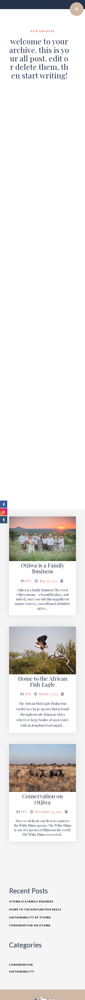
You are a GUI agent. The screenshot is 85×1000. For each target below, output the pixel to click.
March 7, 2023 (48, 694)
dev (28, 581)
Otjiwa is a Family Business (42, 568)
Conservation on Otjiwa (42, 799)
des (28, 694)
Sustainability (21, 971)
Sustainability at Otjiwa (30, 917)
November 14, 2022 (48, 812)
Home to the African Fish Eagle (42, 681)
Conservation (21, 964)
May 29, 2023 (48, 581)
